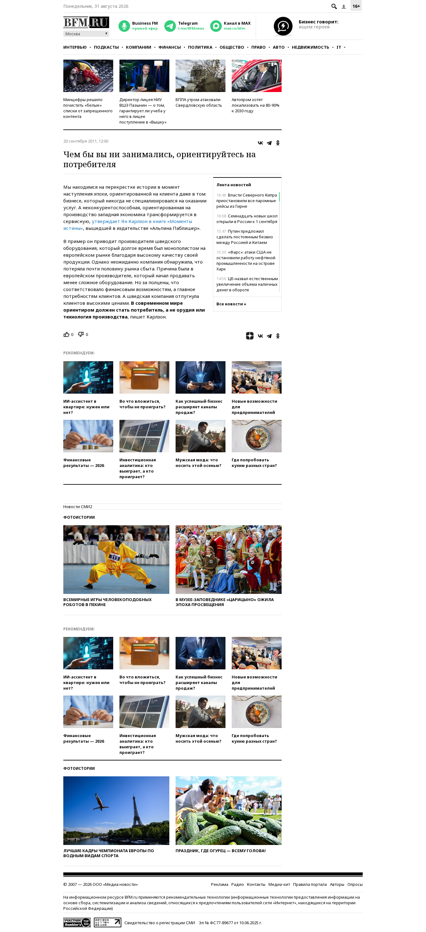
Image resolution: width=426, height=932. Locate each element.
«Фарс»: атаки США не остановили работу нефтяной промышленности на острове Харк (245, 260)
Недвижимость (310, 47)
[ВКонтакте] (260, 143)
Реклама (219, 884)
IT (338, 47)
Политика (200, 47)
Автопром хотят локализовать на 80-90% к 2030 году (255, 105)
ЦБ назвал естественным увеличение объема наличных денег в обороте (247, 284)
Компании (138, 47)
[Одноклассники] (278, 143)
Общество (232, 47)
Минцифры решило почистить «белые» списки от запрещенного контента (88, 108)
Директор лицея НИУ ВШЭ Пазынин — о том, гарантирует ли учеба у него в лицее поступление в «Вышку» (143, 111)
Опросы (355, 884)
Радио (237, 884)
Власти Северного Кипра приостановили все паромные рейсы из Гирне (246, 200)
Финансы (169, 47)
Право (258, 47)
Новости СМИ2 (77, 506)
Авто (279, 47)
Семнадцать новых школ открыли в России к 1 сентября (247, 218)
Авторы (337, 884)
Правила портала (310, 884)
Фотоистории (79, 517)
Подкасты (106, 47)
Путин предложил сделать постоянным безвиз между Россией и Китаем (244, 236)
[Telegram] (269, 143)
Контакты (256, 884)
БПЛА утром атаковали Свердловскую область (199, 102)
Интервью (75, 47)
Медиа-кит (279, 884)
